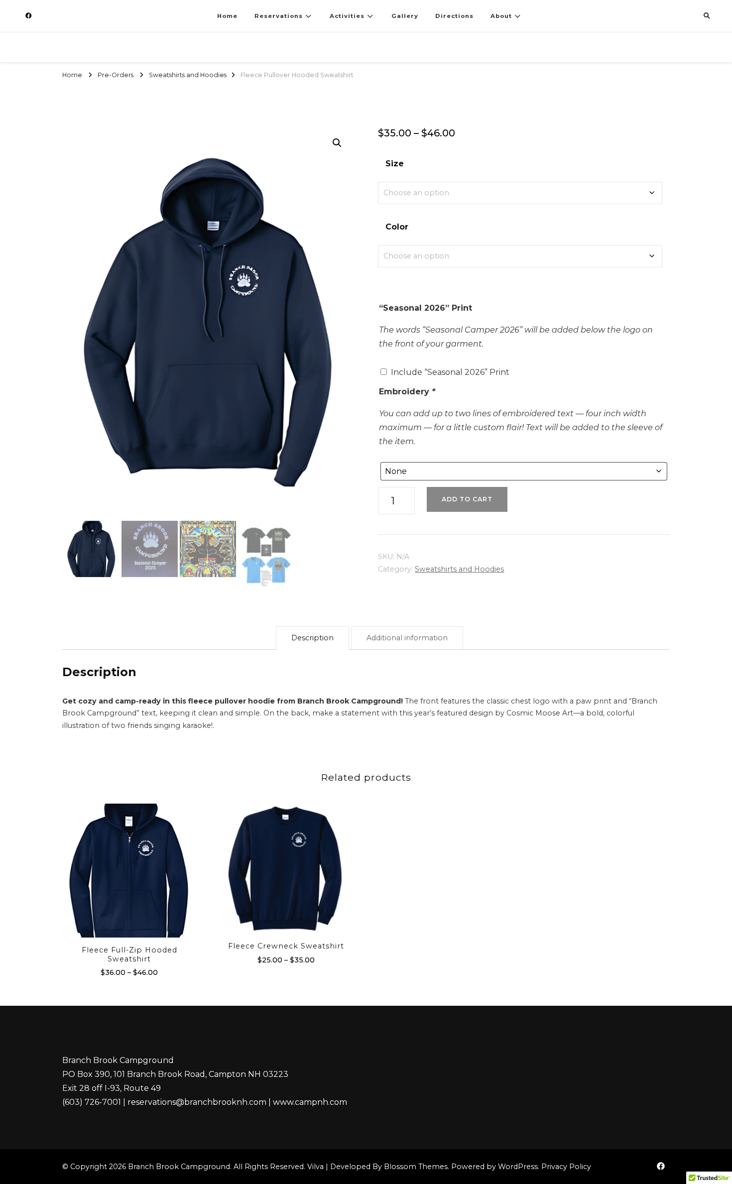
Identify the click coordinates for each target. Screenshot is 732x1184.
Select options (129, 871)
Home (227, 15)
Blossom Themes (416, 1166)
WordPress (518, 1166)
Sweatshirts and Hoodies (459, 569)
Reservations (278, 15)
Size (394, 163)
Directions (454, 15)
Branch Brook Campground (179, 1166)
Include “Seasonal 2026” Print (450, 372)
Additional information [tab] (407, 637)
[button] (337, 143)
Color (396, 227)
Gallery (404, 15)
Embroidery (407, 391)
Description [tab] (312, 637)
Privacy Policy (566, 1166)
